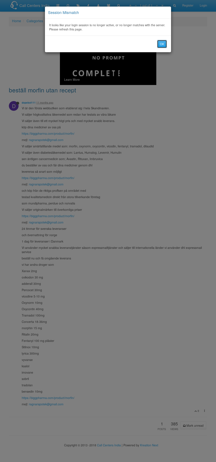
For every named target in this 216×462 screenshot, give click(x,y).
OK (162, 44)
